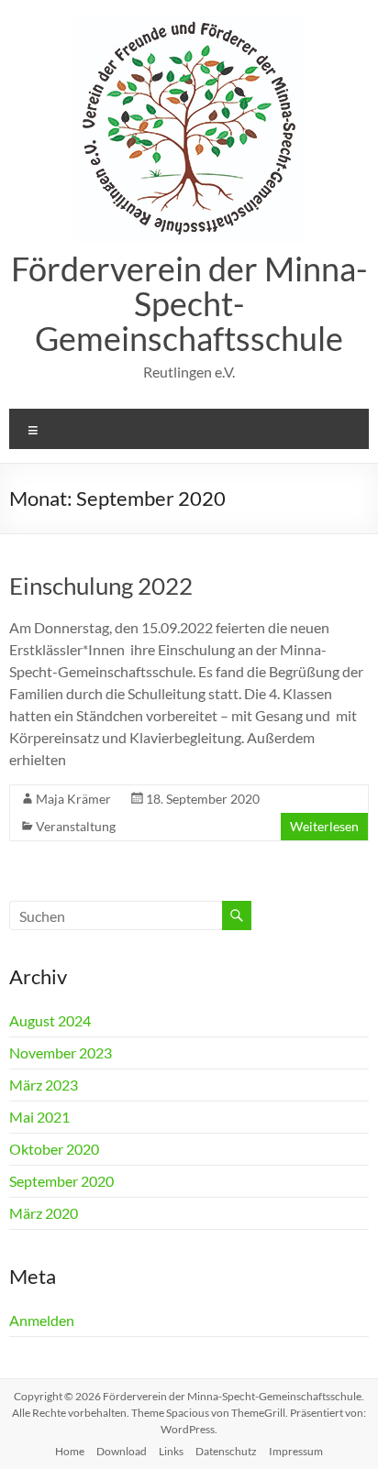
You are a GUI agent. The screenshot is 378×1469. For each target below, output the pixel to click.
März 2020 (43, 1213)
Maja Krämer (73, 798)
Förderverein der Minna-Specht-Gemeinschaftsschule (189, 303)
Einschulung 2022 (101, 585)
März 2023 (43, 1084)
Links (171, 1451)
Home (69, 1451)
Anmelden (41, 1320)
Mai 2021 (39, 1116)
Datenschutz (226, 1451)
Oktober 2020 (54, 1148)
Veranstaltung (76, 826)
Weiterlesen (324, 826)
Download (121, 1451)
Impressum (296, 1451)
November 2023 (60, 1052)
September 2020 (61, 1180)
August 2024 (50, 1020)
